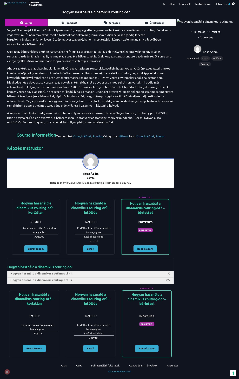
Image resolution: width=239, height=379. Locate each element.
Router (160, 136)
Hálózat (86, 136)
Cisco (76, 136)
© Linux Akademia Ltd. (119, 371)
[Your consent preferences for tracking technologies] (233, 373)
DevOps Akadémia (35, 4)
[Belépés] (229, 4)
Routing (98, 136)
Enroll (90, 248)
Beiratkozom (36, 248)
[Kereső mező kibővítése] (164, 3)
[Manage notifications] (7, 371)
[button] (233, 3)
